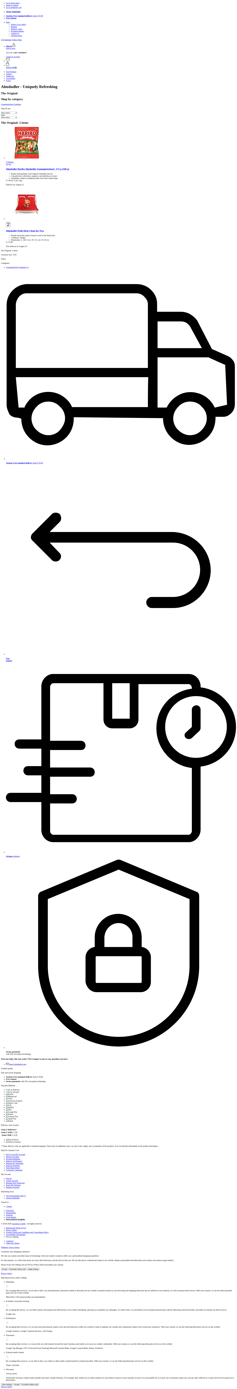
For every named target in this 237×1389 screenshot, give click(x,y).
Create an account (13, 57)
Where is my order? (18, 24)
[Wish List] (8, 61)
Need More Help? (13, 1168)
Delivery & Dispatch (14, 1161)
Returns (14, 27)
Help (8, 22)
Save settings (7, 1384)
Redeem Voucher (12, 1187)
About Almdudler (13, 1198)
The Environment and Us (16, 1196)
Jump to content (12, 5)
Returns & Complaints (14, 1163)
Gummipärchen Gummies (17, 267)
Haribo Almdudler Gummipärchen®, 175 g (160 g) (37, 169)
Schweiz (9, 1215)
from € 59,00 (24, 16)
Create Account (12, 1181)
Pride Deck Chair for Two (25, 230)
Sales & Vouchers (13, 1166)
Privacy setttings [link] (12, 1237)
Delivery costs (16, 29)
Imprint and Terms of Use (16, 1228)
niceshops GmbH (19, 1224)
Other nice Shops (12, 1243)
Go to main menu (13, 3)
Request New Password (15, 1183)
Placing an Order (12, 1157)
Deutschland (11, 1213)
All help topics (16, 36)
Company (10, 1241)
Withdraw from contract (10, 1247)
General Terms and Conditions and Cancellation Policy (27, 1232)
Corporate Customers (14, 1170)
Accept (4, 1269)
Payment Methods (13, 1159)
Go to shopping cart (13, 7)
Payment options (17, 31)
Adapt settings (33, 1269)
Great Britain (11, 1217)
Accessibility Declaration (15, 1235)
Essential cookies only (18, 1269)
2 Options (10, 162)
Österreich (10, 1211)
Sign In (9, 1178)
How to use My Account (15, 1154)
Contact (9, 1206)
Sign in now (10, 48)
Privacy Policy (11, 1230)
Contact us (15, 33)
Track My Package (13, 1185)
